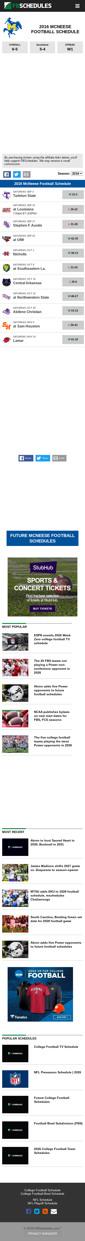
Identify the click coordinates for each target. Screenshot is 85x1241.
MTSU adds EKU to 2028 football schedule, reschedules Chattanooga (55, 895)
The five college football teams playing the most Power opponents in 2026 (53, 741)
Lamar (18, 341)
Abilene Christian (27, 312)
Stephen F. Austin (27, 225)
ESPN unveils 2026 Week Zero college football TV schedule (52, 639)
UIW (18, 240)
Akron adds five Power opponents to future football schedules (51, 690)
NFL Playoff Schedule (42, 1203)
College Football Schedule (42, 1190)
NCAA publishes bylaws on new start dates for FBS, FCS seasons (52, 715)
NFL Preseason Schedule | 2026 (57, 1072)
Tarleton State (24, 196)
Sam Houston (26, 326)
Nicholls (20, 254)
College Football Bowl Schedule (42, 1193)
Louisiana (23, 209)
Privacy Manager (42, 1233)
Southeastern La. (29, 268)
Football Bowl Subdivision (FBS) (58, 1123)
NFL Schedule (42, 1199)
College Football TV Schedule (56, 1046)
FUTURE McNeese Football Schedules (42, 538)
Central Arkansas (27, 283)
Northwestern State (31, 297)
